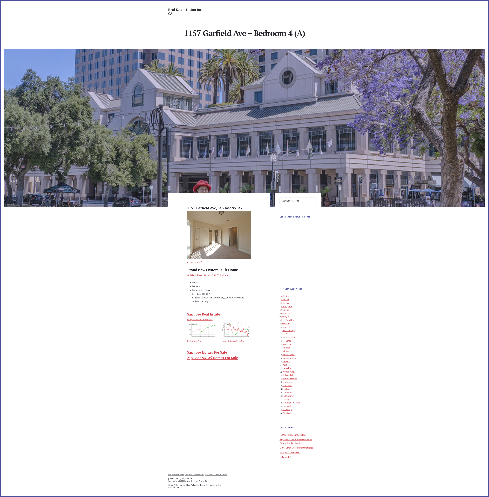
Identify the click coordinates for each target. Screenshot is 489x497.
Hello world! (285, 457)
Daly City (285, 317)
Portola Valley (288, 372)
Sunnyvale (287, 406)
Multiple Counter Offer (290, 452)
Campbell (285, 310)
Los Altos (286, 334)
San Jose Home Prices (194, 341)
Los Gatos (286, 341)
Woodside (286, 413)
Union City (287, 410)
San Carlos (287, 385)
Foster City (285, 324)
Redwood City (288, 375)
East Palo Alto (287, 320)
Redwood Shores (289, 379)
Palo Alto (286, 368)
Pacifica (285, 365)
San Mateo (287, 392)
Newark (286, 361)
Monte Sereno (288, 355)
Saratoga (286, 399)
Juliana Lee (173, 479)
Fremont (286, 327)
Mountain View (289, 358)
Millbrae (286, 348)
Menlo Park (287, 344)
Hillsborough (288, 331)
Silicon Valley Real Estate (195, 485)
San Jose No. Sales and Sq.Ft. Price (233, 341)
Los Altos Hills (288, 337)
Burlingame (286, 306)
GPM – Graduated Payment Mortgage (296, 448)
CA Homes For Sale (213, 485)
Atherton (285, 296)
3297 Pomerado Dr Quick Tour (293, 435)
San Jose (286, 389)
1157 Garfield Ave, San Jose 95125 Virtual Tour (208, 275)
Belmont (285, 300)
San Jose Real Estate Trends (200, 319)
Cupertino (285, 313)
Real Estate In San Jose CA (185, 11)
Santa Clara (287, 396)
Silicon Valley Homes (176, 485)
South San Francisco (291, 403)
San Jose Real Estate (203, 314)
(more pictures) (194, 262)
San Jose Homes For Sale (207, 352)
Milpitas (286, 351)
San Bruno (286, 382)
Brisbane (285, 303)
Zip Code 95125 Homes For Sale (212, 357)
